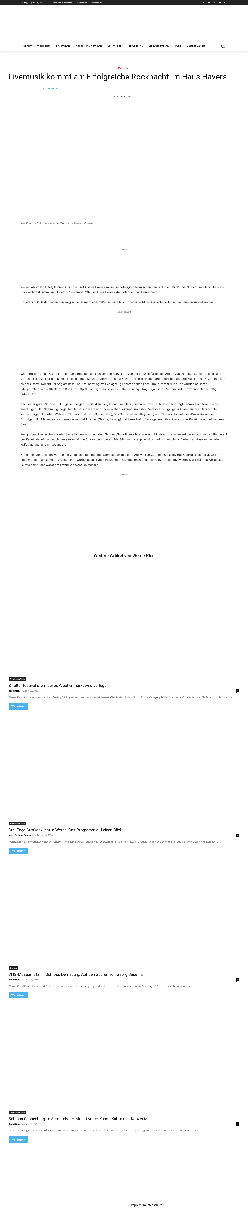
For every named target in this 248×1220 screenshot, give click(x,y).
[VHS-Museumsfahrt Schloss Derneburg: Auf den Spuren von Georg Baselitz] (124, 912)
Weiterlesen (18, 706)
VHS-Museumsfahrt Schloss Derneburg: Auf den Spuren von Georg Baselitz (76, 974)
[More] (84, 233)
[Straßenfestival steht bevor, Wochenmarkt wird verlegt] (124, 623)
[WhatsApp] (75, 233)
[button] (222, 46)
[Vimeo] (220, 3)
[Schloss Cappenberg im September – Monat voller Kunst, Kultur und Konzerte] (124, 1056)
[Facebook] (204, 3)
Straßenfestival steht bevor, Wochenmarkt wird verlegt (57, 685)
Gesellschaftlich (17, 679)
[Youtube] (225, 3)
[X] (214, 3)
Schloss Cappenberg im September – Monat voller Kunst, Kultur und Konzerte (78, 1118)
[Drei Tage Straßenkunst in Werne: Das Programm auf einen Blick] (124, 767)
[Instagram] (209, 3)
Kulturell (124, 68)
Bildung (13, 967)
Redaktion (53, 88)
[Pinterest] (66, 233)
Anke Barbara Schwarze (21, 835)
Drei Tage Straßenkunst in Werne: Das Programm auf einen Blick (65, 830)
